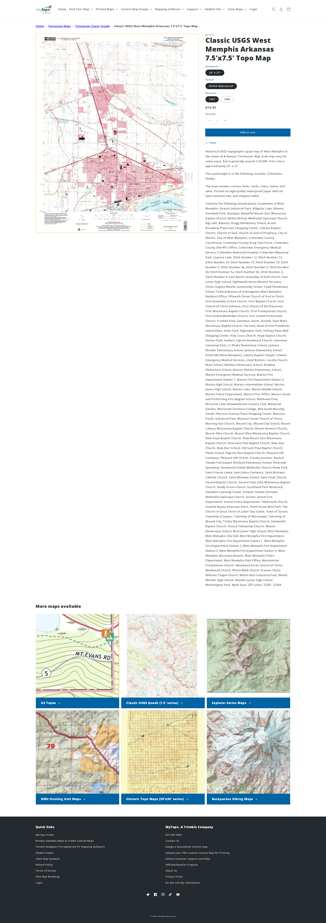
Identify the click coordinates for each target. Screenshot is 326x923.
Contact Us (172, 840)
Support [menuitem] (192, 9)
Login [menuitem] (253, 9)
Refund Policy (44, 864)
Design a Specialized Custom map (187, 846)
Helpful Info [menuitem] (213, 9)
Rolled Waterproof (221, 86)
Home (40, 26)
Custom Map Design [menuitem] (135, 9)
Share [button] (212, 142)
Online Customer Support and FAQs (188, 858)
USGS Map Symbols (48, 858)
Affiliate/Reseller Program (182, 864)
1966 (227, 99)
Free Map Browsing (47, 876)
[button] (273, 9)
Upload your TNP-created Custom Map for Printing (197, 852)
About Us (171, 870)
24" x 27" (215, 72)
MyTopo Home (45, 834)
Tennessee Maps (59, 26)
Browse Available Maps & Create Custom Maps (65, 840)
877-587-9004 (174, 834)
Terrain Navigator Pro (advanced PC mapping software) (70, 846)
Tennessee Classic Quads (92, 26)
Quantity (210, 113)
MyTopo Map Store (167, 916)
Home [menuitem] (62, 9)
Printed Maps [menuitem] (105, 9)
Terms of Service (46, 870)
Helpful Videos (45, 852)
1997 (212, 99)
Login (39, 882)
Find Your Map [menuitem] (79, 9)
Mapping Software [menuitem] (167, 9)
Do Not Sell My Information (183, 882)
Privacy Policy (174, 876)
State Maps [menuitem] (235, 9)
